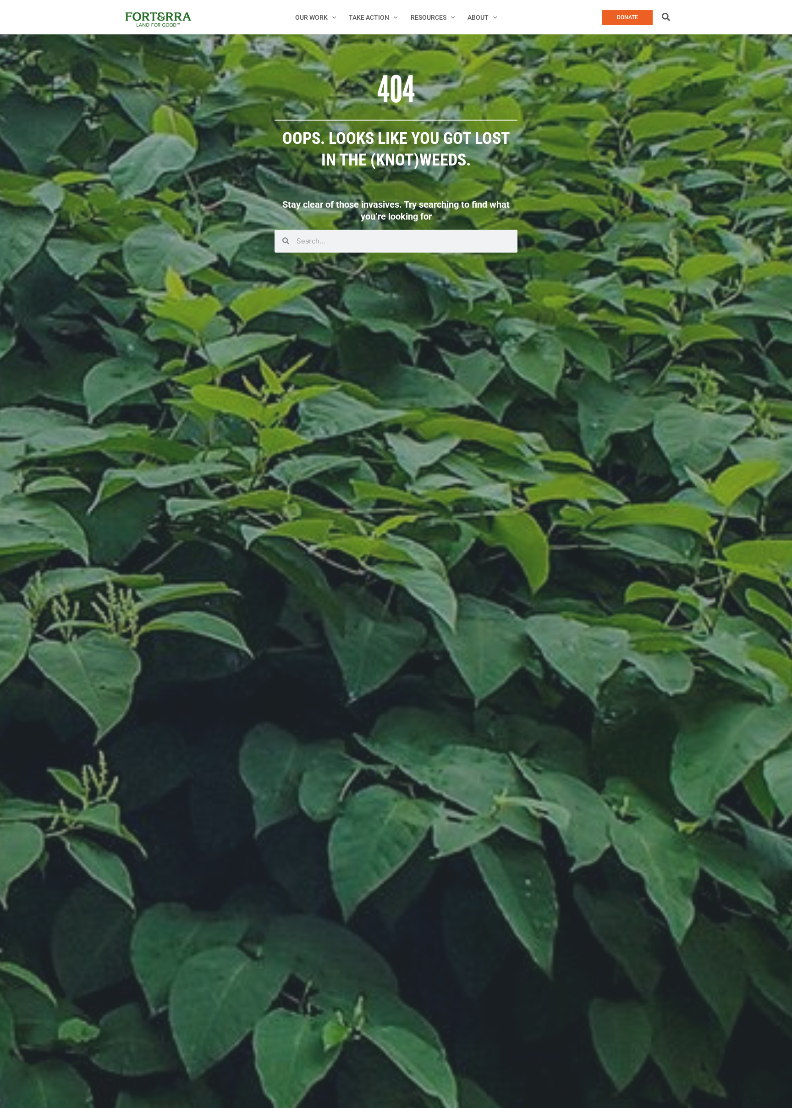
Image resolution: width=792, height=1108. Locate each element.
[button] (332, 17)
